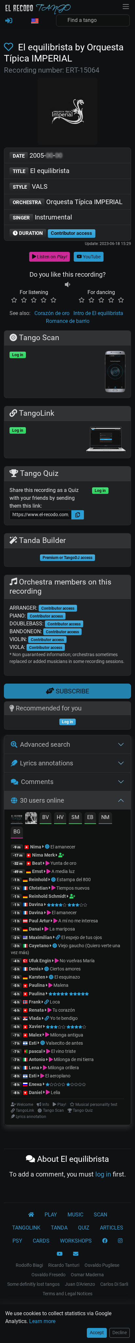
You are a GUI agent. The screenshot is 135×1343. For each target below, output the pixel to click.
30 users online (42, 800)
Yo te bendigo (64, 1018)
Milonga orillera (63, 1067)
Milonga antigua (66, 1035)
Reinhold (38, 879)
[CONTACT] (76, 1254)
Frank (35, 1001)
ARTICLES (111, 1228)
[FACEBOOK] (105, 1240)
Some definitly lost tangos (33, 1284)
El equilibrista (41, 171)
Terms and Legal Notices (67, 1293)
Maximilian (40, 937)
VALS (30, 186)
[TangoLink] (58, 937)
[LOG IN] (8, 20)
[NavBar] (126, 5)
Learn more (42, 1321)
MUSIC (75, 1215)
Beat (37, 863)
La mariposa (61, 929)
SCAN (100, 1215)
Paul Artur (39, 920)
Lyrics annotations (46, 763)
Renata (36, 1010)
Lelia (55, 1092)
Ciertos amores (65, 968)
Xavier (36, 1026)
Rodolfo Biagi (29, 1265)
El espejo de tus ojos (81, 937)
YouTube (91, 256)
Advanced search (45, 744)
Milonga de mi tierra (73, 1059)
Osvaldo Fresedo (48, 1274)
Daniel (36, 1092)
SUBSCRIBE (71, 691)
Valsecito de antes (64, 1043)
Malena (60, 985)
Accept (97, 1332)
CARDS (41, 1241)
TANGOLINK (26, 1228)
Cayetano (39, 945)
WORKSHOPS (76, 1241)
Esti (33, 1043)
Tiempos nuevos (72, 888)
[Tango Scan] (47, 846)
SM (75, 817)
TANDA (59, 1228)
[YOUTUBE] (59, 1254)
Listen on (51, 256)
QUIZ (83, 1228)
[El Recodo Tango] (31, 1214)
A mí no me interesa (77, 920)
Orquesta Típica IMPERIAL (68, 202)
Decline (119, 1332)
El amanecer (62, 846)
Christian (38, 888)
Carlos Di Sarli (114, 1284)
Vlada (35, 1018)
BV (45, 817)
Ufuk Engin (40, 960)
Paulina (37, 985)
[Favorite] (10, 47)
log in (103, 1174)
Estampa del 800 (74, 879)
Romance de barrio (67, 321)
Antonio (37, 1059)
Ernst (37, 871)
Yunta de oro (62, 863)
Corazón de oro (51, 313)
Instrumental (42, 217)
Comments (37, 782)
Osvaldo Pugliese (102, 1265)
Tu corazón (63, 1010)
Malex (35, 1035)
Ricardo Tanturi (63, 1265)
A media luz (62, 871)
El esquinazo (67, 977)
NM (105, 817)
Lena (34, 1067)
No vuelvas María (77, 960)
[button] (34, 21)
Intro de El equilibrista (98, 313)
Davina (36, 904)
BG (16, 831)
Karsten (37, 977)
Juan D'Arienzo (80, 1284)
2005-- (37, 155)
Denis (35, 968)
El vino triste (63, 1051)
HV (60, 817)
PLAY (51, 1215)
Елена (35, 1084)
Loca (55, 1001)
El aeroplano (57, 1075)
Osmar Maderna (87, 1274)
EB (90, 817)
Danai (35, 929)
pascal (36, 1051)
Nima (35, 846)
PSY (17, 1241)
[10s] (67, 284)
